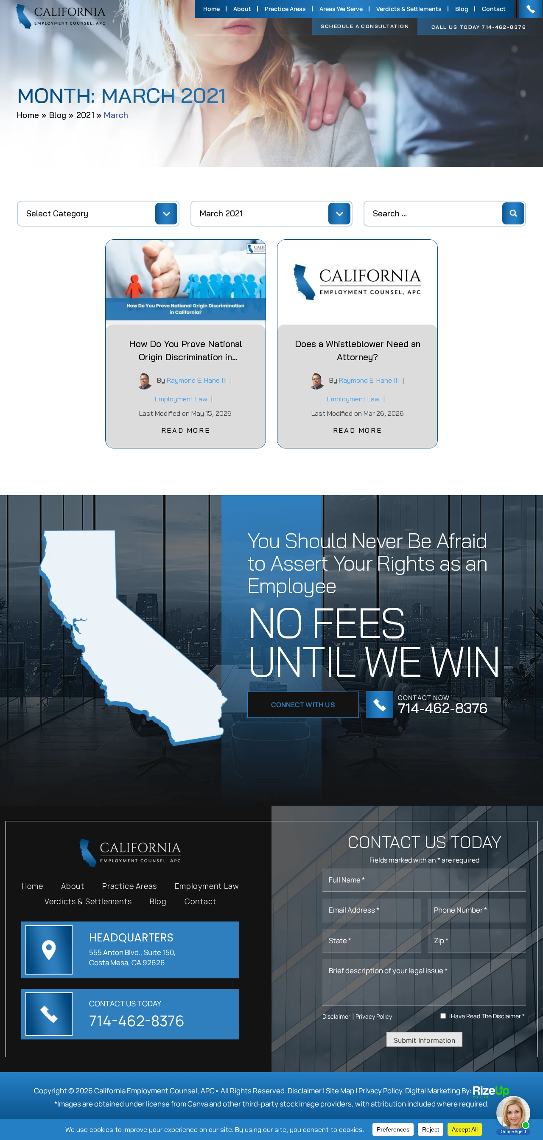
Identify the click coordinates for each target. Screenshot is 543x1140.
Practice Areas (285, 9)
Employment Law (181, 399)
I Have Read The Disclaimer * (486, 1016)
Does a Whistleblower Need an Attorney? (357, 350)
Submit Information (424, 1040)
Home (211, 9)
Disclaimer (336, 1017)
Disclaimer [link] (305, 1090)
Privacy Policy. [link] (381, 1090)
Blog (461, 9)
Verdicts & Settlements (409, 9)
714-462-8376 (503, 27)
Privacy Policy (373, 1016)
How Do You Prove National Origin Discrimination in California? (185, 351)
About (242, 9)
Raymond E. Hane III (197, 380)
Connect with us (303, 704)
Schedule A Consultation (365, 26)
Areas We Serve (341, 9)
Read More (185, 430)
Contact (494, 9)
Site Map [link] (340, 1090)
